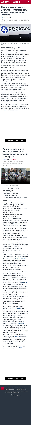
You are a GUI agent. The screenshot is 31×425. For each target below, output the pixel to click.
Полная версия (15, 395)
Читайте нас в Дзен (15, 141)
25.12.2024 (4, 17)
